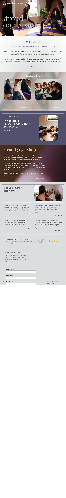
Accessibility (50, 281)
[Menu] (61, 3)
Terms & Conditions (52, 283)
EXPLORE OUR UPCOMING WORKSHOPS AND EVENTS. (17, 123)
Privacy (56, 281)
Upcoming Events (11, 116)
